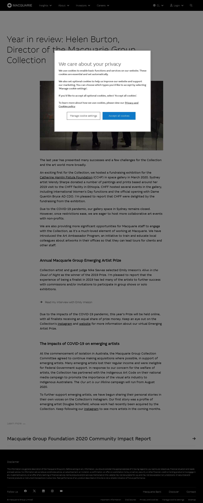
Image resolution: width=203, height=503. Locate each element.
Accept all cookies (119, 115)
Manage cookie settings (83, 115)
